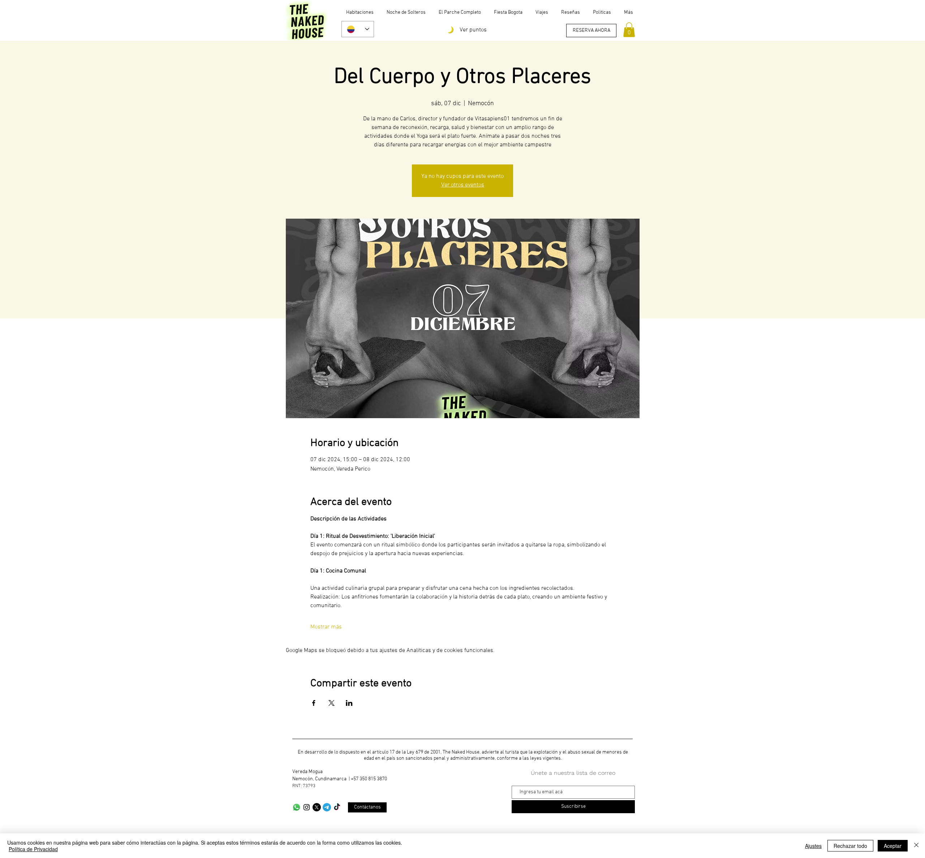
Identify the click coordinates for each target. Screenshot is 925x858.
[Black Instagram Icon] (306, 807)
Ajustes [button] (813, 845)
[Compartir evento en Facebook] (313, 703)
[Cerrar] (916, 845)
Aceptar (893, 845)
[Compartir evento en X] (331, 703)
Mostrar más (326, 627)
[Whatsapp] (296, 807)
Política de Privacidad (33, 849)
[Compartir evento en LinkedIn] (349, 703)
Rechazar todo (850, 845)
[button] (629, 29)
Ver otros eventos (462, 185)
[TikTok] (337, 807)
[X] (317, 807)
